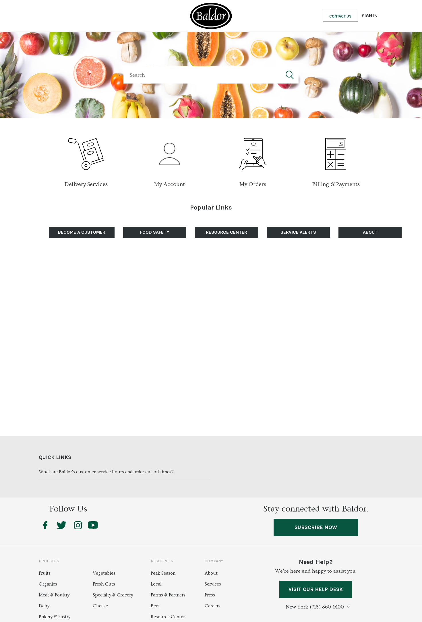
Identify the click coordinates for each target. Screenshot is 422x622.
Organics (48, 584)
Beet (155, 606)
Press (210, 595)
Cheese (100, 606)
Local (156, 584)
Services (213, 584)
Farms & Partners (168, 595)
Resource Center (168, 616)
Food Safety (154, 232)
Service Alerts (298, 232)
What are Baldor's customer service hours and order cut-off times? (106, 471)
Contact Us (340, 16)
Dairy (44, 606)
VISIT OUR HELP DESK (316, 589)
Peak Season (163, 573)
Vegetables (104, 573)
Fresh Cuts (104, 584)
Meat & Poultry (54, 595)
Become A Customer (81, 232)
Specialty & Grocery (113, 595)
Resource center (226, 232)
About (370, 232)
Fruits (45, 573)
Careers (212, 606)
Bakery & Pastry (54, 616)
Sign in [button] (370, 15)
